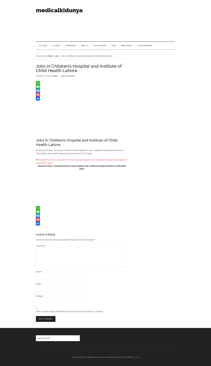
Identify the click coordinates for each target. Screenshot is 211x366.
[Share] (81, 99)
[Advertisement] (130, 21)
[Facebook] (81, 91)
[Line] (81, 87)
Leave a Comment (68, 76)
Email (39, 284)
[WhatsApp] (81, 83)
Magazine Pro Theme (96, 357)
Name (39, 272)
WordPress (128, 357)
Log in (137, 357)
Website (39, 296)
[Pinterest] (81, 95)
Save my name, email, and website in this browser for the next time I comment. (69, 311)
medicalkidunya (59, 10)
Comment (41, 246)
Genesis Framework (115, 357)
